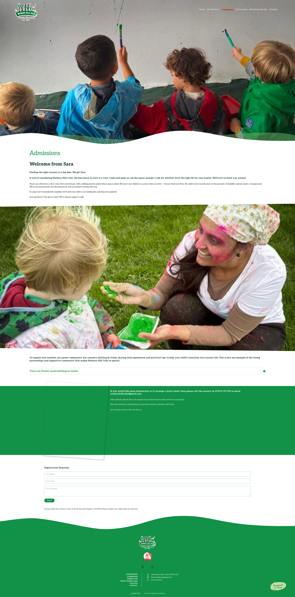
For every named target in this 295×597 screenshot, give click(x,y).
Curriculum (132, 579)
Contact (133, 586)
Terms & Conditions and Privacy (154, 593)
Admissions (132, 577)
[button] (148, 371)
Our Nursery (132, 574)
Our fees (134, 583)
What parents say (129, 581)
